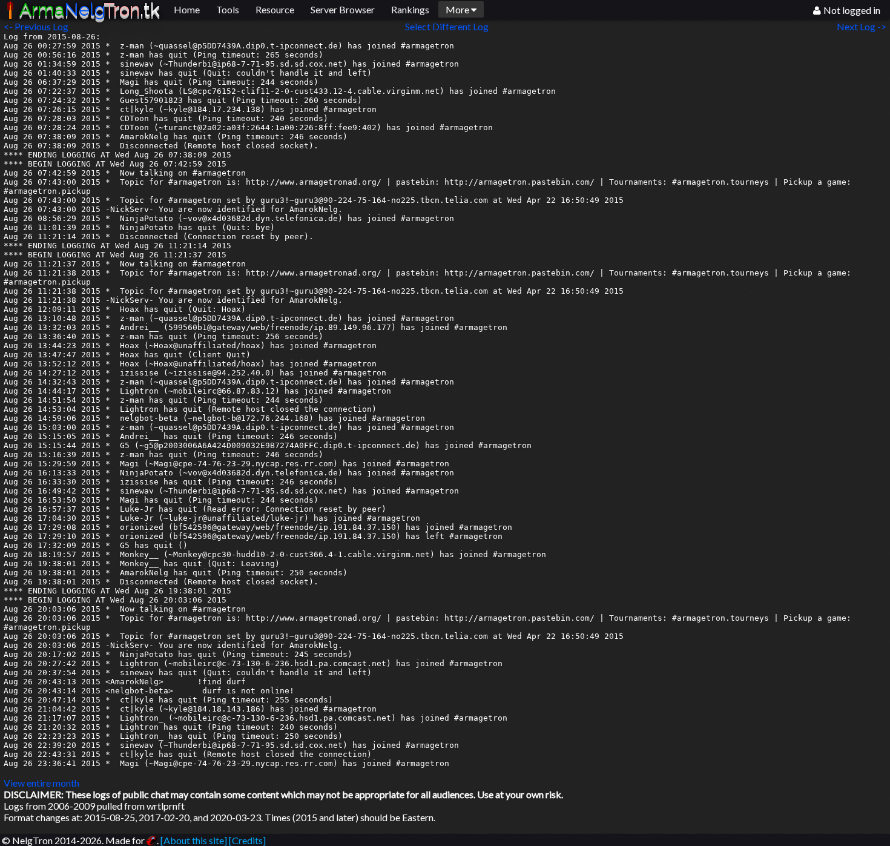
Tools (227, 9)
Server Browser (343, 9)
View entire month (41, 782)
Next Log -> (863, 26)
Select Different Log (447, 26)
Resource (274, 9)
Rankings (410, 9)
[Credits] (247, 840)
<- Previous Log (36, 26)
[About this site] (193, 840)
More (458, 9)
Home (187, 9)
